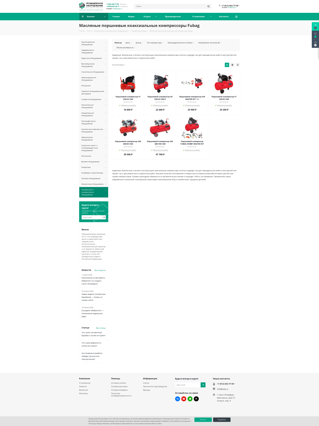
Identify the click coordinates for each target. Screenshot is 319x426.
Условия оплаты (118, 383)
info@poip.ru (117, 8)
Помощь (115, 378)
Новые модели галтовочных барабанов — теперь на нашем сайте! (94, 297)
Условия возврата (119, 390)
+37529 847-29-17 (113, 6)
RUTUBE (196, 398)
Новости (83, 386)
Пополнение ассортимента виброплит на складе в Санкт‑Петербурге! (93, 281)
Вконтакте (177, 398)
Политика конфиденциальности (121, 394)
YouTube (183, 398)
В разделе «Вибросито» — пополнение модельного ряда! (93, 313)
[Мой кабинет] (236, 16)
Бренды (146, 390)
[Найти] (208, 6)
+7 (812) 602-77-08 (229, 5)
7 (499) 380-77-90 (113, 4)
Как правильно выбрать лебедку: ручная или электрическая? (92, 356)
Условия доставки (119, 386)
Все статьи (101, 328)
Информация (150, 378)
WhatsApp (190, 398)
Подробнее (222, 420)
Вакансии (83, 390)
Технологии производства (155, 386)
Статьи (146, 383)
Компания (84, 378)
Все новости (100, 270)
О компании (84, 383)
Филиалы (83, 393)
